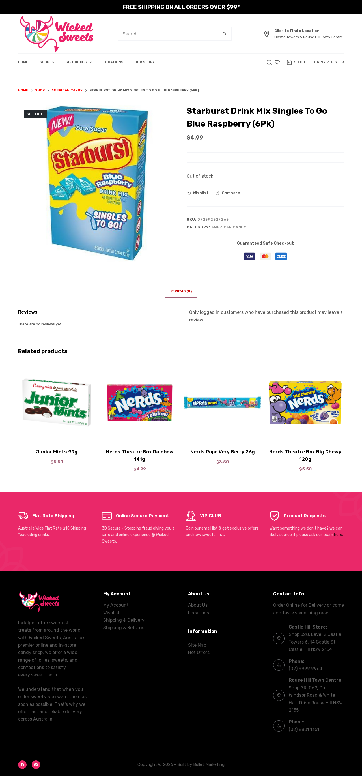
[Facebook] (22, 764)
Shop (44, 62)
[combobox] (168, 34)
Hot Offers (199, 652)
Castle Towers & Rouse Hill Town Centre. (309, 37)
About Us (198, 605)
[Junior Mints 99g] (56, 402)
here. (338, 534)
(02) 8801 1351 (304, 729)
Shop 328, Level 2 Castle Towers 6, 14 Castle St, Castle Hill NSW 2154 (315, 642)
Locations (113, 62)
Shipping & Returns (123, 627)
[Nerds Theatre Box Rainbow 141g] (139, 402)
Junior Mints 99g (56, 452)
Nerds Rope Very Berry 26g (222, 452)
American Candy (228, 227)
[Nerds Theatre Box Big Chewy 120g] (305, 402)
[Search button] (224, 33)
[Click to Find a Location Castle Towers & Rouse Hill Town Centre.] (266, 34)
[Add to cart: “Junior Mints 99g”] (56, 434)
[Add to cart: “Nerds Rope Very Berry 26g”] (222, 434)
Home (23, 62)
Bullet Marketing (209, 764)
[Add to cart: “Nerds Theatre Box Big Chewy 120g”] (305, 434)
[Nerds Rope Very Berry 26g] (222, 402)
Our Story (145, 62)
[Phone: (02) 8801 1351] (279, 726)
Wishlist (111, 613)
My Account (116, 605)
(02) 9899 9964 (305, 668)
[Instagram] (36, 764)
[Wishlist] (277, 62)
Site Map (197, 645)
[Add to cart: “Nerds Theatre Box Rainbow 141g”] (139, 434)
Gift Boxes (76, 62)
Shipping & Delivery (124, 620)
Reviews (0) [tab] (181, 291)
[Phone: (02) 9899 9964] (279, 665)
